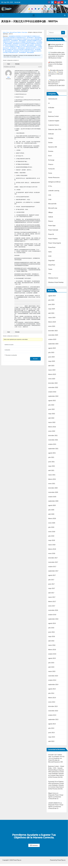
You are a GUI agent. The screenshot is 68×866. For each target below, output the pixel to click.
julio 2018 (51, 536)
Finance (50, 164)
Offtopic (50, 212)
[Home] (2, 15)
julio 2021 (51, 457)
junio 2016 (51, 632)
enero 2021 (51, 483)
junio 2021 (51, 461)
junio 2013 (51, 732)
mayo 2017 (51, 588)
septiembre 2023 (53, 343)
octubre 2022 (52, 392)
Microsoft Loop (52, 208)
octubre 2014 (52, 680)
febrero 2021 (52, 479)
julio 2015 (51, 662)
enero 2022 (51, 431)
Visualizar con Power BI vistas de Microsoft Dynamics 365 (55, 760)
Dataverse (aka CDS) (54, 129)
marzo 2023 (51, 370)
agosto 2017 (52, 575)
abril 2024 (51, 313)
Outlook (50, 217)
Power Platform (53, 238)
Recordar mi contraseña (11, 355)
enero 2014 (51, 702)
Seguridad (51, 260)
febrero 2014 (52, 697)
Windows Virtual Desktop (56, 282)
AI (49, 103)
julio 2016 (51, 627)
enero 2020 (51, 523)
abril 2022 (51, 418)
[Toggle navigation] (33, 15)
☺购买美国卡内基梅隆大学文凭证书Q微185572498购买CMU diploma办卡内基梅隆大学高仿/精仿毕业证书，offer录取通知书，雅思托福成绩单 (22, 42)
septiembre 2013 (53, 719)
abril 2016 (51, 641)
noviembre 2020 (53, 492)
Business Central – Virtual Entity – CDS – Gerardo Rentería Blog (56, 768)
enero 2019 (51, 531)
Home (4, 32)
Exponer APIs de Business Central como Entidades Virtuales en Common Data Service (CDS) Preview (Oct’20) (56, 773)
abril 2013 (51, 741)
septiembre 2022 (53, 396)
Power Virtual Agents (54, 243)
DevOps (50, 138)
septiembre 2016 (53, 619)
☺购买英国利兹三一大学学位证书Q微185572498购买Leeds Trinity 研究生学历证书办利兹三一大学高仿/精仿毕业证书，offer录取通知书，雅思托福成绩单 (22, 47)
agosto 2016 (52, 623)
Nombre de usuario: (9, 344)
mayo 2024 (51, 309)
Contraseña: (7, 349)
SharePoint (51, 265)
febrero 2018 (52, 549)
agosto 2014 (52, 689)
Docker (50, 142)
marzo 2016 (51, 645)
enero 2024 (51, 326)
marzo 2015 (51, 671)
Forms (50, 173)
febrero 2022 (52, 426)
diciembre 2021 (53, 435)
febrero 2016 (52, 649)
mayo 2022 (51, 413)
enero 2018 (51, 553)
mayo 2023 (51, 361)
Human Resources (54, 177)
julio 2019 (51, 527)
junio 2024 (51, 304)
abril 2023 (51, 365)
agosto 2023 (52, 348)
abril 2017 (51, 592)
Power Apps (24, 32)
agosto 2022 (52, 400)
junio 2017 (51, 584)
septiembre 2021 (53, 448)
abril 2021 (51, 470)
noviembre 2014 (53, 675)
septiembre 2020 (53, 501)
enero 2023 (51, 378)
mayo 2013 (51, 737)
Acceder (35, 358)
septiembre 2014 (53, 684)
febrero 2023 (52, 374)
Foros (7, 32)
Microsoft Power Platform (15, 32)
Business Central (53, 116)
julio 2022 (51, 405)
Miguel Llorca (52, 793)
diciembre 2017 (53, 558)
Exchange (51, 160)
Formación (51, 168)
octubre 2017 (52, 566)
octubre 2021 (52, 444)
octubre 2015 (52, 654)
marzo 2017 (51, 597)
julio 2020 (51, 509)
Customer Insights (53, 120)
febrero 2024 (52, 322)
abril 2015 (51, 667)
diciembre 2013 (53, 706)
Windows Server (53, 278)
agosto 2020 (52, 505)
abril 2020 (51, 514)
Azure (50, 112)
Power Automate (53, 230)
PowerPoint (51, 247)
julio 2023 (51, 352)
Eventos (50, 151)
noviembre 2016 (53, 610)
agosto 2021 (52, 453)
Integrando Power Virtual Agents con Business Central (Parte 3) (55, 796)
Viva (49, 273)
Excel (50, 155)
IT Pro (50, 186)
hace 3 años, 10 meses (9, 56)
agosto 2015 (52, 658)
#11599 (40, 66)
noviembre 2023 (53, 335)
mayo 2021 (51, 466)
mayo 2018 (51, 540)
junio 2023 (51, 357)
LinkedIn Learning (53, 190)
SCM (49, 256)
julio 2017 (51, 579)
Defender (51, 134)
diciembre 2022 (53, 383)
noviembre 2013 (53, 710)
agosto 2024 (52, 295)
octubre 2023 (52, 339)
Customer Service (53, 125)
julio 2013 (51, 728)
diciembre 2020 (53, 488)
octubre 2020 (52, 496)
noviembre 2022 (53, 387)
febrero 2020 (52, 518)
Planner (50, 221)
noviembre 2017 (53, 562)
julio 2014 (51, 693)
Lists (49, 195)
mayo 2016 (51, 636)
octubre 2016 (52, 614)
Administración (52, 99)
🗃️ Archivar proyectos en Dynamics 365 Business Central (55, 46)
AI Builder (51, 107)
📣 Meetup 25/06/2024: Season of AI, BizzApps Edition (55, 64)
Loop (49, 199)
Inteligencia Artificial (54, 182)
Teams (50, 269)
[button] (65, 15)
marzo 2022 (51, 422)
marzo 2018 (51, 544)
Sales (50, 251)
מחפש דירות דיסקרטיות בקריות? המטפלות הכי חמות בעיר (56, 756)
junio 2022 (51, 409)
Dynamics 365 (52, 147)
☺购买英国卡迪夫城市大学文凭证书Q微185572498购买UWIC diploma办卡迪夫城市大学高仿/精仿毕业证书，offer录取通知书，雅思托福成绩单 (22, 49)
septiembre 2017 (53, 571)
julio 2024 (51, 300)
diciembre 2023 (53, 330)
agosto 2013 (52, 724)
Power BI (51, 234)
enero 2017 (51, 606)
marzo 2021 (51, 475)
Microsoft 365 (52, 203)
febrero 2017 (52, 601)
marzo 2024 (51, 317)
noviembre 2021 (53, 440)
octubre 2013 (52, 715)
